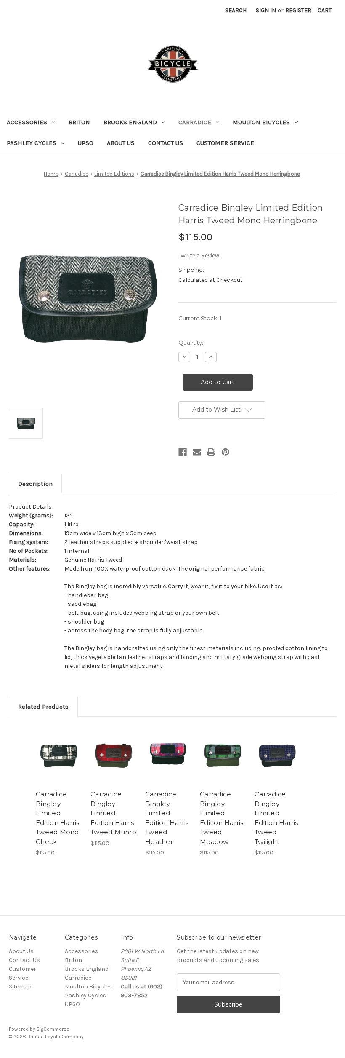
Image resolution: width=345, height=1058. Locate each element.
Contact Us (165, 143)
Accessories (27, 122)
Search (236, 10)
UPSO (85, 143)
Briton (79, 122)
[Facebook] (182, 452)
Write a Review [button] (199, 255)
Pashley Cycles (31, 143)
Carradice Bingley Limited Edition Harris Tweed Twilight (276, 818)
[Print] (211, 452)
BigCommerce (53, 1029)
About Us (121, 143)
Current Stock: (199, 318)
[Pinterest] (225, 452)
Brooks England (130, 122)
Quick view (58, 745)
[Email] (197, 452)
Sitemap (20, 986)
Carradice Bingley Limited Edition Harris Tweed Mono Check (58, 818)
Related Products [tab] (43, 706)
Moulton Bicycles (261, 122)
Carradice (194, 122)
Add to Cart (59, 765)
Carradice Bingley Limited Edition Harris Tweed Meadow (222, 818)
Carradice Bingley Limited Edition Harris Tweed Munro (113, 813)
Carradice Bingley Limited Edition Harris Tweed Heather (167, 818)
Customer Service (225, 143)
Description (35, 483)
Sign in (266, 10)
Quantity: (190, 342)
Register (298, 10)
